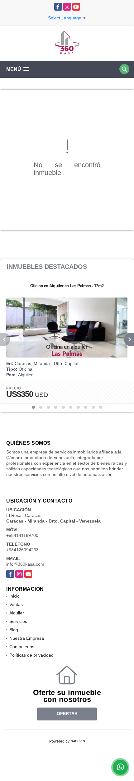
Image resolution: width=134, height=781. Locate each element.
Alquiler (16, 612)
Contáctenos (21, 646)
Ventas (16, 604)
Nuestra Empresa (26, 638)
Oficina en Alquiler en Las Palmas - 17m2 (67, 285)
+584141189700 (22, 535)
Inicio (14, 595)
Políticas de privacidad (31, 655)
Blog (13, 629)
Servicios (18, 621)
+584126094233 (22, 549)
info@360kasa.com (25, 564)
